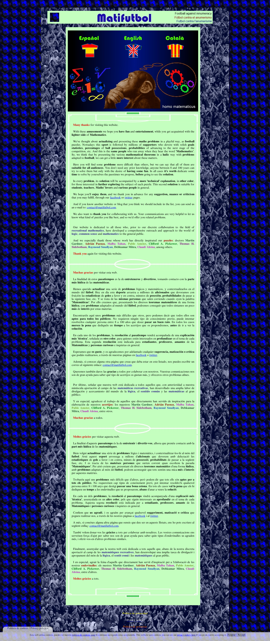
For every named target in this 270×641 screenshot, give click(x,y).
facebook (115, 197)
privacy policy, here (186, 635)
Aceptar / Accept (236, 634)
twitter (129, 197)
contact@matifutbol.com (101, 207)
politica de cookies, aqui (83, 635)
